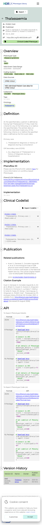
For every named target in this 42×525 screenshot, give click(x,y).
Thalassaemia (18, 481)
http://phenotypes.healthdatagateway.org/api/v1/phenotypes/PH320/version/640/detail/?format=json (27, 323)
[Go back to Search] (3, 18)
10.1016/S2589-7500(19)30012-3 (24, 277)
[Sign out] (13, 3)
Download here (23, 330)
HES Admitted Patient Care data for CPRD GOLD (19, 87)
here (34, 169)
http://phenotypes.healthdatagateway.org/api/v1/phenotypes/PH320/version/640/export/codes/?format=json (27, 397)
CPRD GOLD (10, 81)
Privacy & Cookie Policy (27, 497)
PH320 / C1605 (10, 235)
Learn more (30, 512)
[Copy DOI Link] (37, 37)
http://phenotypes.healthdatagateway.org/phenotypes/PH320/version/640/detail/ (21, 299)
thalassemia (9, 106)
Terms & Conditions (9, 497)
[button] (38, 3)
